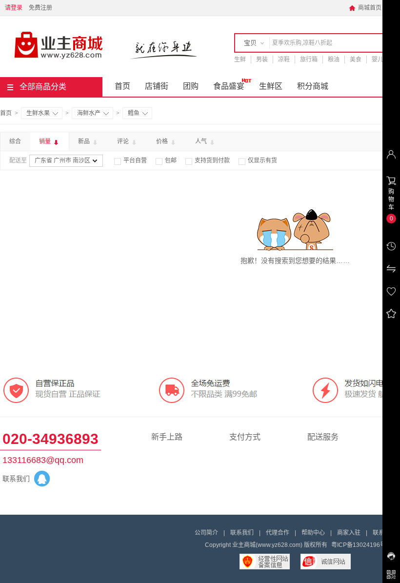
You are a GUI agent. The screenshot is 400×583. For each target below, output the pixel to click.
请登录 (13, 7)
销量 (45, 141)
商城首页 (365, 7)
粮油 (334, 59)
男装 (262, 59)
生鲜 (240, 59)
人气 (201, 141)
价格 (162, 141)
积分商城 (312, 86)
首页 (122, 86)
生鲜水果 (38, 113)
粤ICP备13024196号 (358, 545)
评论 (123, 141)
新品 (84, 141)
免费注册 (40, 7)
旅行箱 (309, 59)
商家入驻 (348, 532)
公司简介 (206, 532)
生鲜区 (270, 86)
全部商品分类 (43, 86)
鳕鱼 (134, 113)
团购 (191, 86)
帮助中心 (313, 532)
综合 (15, 141)
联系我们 (242, 532)
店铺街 (156, 86)
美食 (355, 59)
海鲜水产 (88, 113)
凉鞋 (284, 59)
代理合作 (277, 532)
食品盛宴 (228, 86)
